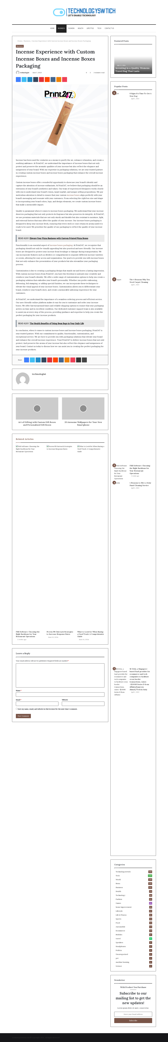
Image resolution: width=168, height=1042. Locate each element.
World (118, 880)
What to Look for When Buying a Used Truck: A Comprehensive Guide (90, 634)
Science (119, 966)
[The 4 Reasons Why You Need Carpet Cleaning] (121, 370)
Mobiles (119, 935)
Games (118, 903)
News (118, 883)
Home (52, 28)
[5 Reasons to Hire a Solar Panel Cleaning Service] (121, 574)
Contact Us (109, 28)
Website (65, 700)
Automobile (120, 927)
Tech (99, 28)
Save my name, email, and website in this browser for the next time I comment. (47, 709)
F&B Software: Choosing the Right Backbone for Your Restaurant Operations (28, 634)
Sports (118, 919)
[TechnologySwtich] (84, 12)
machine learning (122, 962)
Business (61, 28)
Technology (120, 895)
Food (118, 923)
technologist (24, 72)
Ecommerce (120, 931)
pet (117, 958)
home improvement (124, 907)
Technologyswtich (123, 872)
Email (18, 700)
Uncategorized (122, 954)
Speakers (119, 942)
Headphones (121, 946)
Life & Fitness (121, 915)
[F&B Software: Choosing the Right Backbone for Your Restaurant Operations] (29, 537)
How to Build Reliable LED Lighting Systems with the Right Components (130, 67)
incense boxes (73, 195)
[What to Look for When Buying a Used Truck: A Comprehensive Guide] (90, 537)
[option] (133, 60)
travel (118, 939)
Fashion (71, 28)
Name (18, 691)
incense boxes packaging (61, 245)
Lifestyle (90, 28)
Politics (119, 950)
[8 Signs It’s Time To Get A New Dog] (121, 184)
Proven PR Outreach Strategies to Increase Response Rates (60, 633)
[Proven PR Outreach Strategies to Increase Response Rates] (60, 537)
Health (80, 28)
